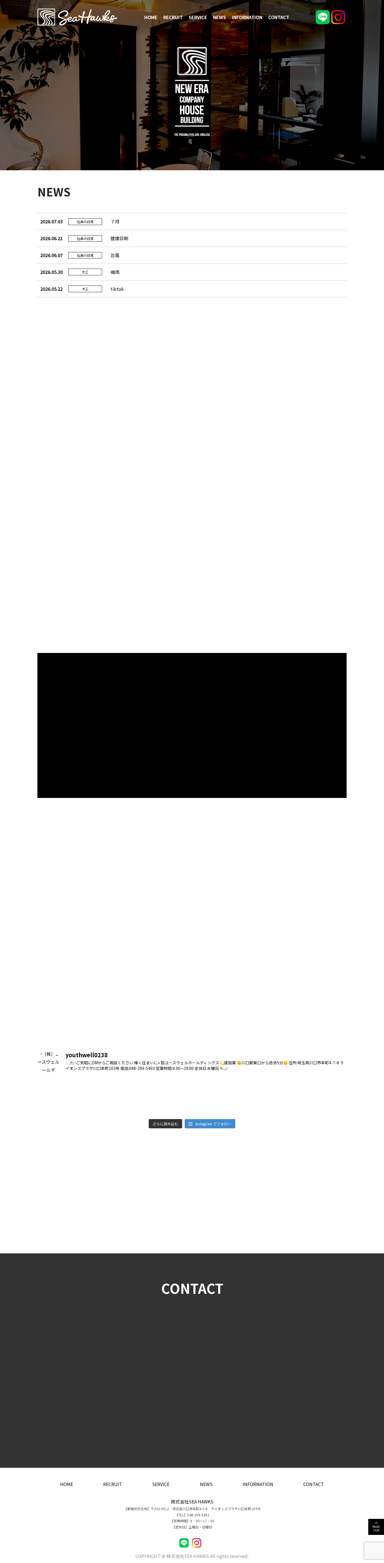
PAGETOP (376, 1528)
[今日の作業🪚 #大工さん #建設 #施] (309, 1106)
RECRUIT (173, 17)
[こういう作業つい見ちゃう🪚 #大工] (75, 1087)
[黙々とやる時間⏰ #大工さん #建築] (309, 1087)
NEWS (219, 17)
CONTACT (278, 17)
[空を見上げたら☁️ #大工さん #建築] (231, 1087)
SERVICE (198, 17)
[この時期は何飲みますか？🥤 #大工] (153, 1087)
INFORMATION (247, 17)
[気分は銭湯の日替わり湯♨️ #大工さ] (75, 1106)
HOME (150, 17)
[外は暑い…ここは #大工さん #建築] (153, 1106)
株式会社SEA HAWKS (192, 1501)
